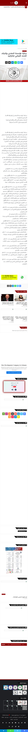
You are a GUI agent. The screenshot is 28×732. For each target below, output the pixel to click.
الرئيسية (24, 48)
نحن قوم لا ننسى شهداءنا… (19, 597)
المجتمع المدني (15, 717)
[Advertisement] (14, 24)
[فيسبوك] (20, 286)
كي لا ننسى (16, 719)
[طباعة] (8, 286)
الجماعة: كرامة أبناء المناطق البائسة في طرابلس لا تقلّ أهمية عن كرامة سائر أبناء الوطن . (7, 319)
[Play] (16, 390)
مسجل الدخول (19, 330)
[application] (14, 644)
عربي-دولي (7, 717)
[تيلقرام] (13, 286)
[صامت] (6, 644)
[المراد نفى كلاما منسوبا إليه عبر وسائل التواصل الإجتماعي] (7, 297)
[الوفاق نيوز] (14, 3)
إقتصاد (10, 717)
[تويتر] (18, 286)
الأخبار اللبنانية (20, 48)
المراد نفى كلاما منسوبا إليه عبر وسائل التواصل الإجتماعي (7, 303)
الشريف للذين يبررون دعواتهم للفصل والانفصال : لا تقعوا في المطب (21, 318)
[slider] (3, 644)
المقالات (2, 717)
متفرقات (11, 719)
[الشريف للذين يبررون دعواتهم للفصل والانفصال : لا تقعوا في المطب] (21, 312)
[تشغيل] (25, 644)
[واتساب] (15, 286)
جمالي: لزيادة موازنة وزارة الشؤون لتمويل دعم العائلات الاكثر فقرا (21, 304)
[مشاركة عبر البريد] (10, 286)
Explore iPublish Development (14, 372)
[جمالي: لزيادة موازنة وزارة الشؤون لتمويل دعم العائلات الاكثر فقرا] (21, 297)
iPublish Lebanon (5, 715)
